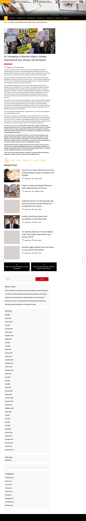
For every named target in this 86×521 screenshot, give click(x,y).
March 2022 (8, 429)
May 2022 (7, 422)
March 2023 (8, 387)
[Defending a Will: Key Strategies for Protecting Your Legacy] (44, 1)
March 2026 (8, 318)
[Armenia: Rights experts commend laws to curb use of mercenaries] (12, 252)
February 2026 (8, 321)
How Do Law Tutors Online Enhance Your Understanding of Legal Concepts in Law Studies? (38, 172)
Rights (36, 160)
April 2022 (7, 425)
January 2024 (8, 356)
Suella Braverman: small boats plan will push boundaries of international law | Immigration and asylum (37, 203)
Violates (7, 161)
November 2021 (9, 442)
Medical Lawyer (9, 505)
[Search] (73, 9)
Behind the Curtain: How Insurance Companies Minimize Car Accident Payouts (25, 297)
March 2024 (8, 349)
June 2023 (7, 377)
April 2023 (7, 384)
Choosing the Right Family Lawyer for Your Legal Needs (77, 2)
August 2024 (8, 339)
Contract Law (58, 18)
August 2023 (8, 373)
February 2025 (8, 328)
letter (39, 77)
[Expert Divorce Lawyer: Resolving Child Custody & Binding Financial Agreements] (21, 1)
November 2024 (9, 335)
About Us (65, 18)
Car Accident (8, 484)
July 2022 (7, 415)
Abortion (7, 160)
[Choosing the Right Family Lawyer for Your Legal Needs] (67, 1)
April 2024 (7, 346)
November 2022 (9, 401)
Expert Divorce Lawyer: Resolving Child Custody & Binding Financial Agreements (32, 2)
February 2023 (8, 391)
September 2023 (9, 370)
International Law (31, 18)
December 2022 (9, 398)
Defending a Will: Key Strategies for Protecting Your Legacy (55, 2)
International (26, 160)
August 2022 (8, 411)
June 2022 (7, 418)
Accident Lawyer (9, 477)
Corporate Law (50, 18)
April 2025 (7, 325)
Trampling (43, 160)
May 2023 (7, 380)
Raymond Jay (10, 67)
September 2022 (9, 408)
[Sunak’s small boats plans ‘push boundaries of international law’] (12, 222)
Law (32, 160)
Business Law (41, 18)
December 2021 (9, 439)
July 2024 (7, 342)
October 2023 (8, 366)
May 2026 (7, 315)
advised (6, 127)
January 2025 (8, 332)
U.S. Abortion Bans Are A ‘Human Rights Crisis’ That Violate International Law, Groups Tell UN (37, 234)
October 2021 (8, 446)
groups (18, 160)
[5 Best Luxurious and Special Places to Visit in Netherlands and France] (12, 191)
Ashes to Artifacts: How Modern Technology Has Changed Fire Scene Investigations (26, 290)
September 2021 (9, 449)
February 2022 (8, 432)
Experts (13, 160)
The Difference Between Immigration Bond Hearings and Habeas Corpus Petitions (26, 294)
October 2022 (8, 404)
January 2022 (8, 436)
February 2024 (8, 353)
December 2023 (9, 359)
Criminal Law (11, 18)
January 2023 (8, 394)
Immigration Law (20, 18)
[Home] (6, 18)
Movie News (8, 460)
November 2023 (9, 363)
